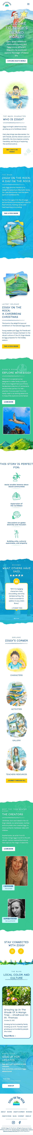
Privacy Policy (16, 1129)
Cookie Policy (24, 1129)
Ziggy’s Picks (6, 1116)
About (3, 1112)
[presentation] (16, 995)
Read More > (10, 1036)
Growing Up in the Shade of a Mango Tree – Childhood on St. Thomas (16, 1013)
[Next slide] (29, 597)
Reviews (29, 1112)
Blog (14, 1116)
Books (9, 1112)
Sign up (28, 1116)
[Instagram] (12, 951)
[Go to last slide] (3, 597)
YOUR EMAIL (6, 1079)
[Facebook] (21, 951)
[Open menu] (28, 4)
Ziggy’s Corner (18, 1112)
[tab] (14, 618)
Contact (21, 1116)
